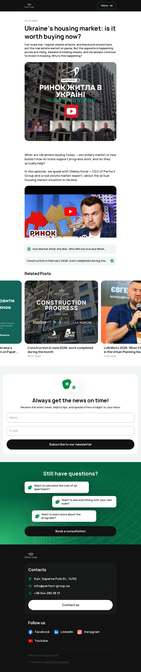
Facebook (42, 632)
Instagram (92, 632)
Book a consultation (70, 531)
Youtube (41, 641)
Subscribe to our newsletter (70, 444)
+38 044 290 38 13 (47, 593)
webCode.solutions (57, 662)
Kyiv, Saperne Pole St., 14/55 (55, 579)
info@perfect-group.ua (52, 586)
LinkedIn (67, 632)
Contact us (70, 605)
